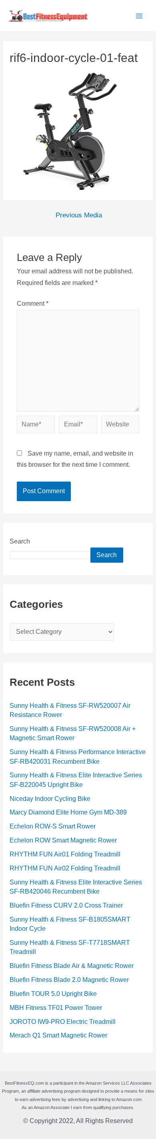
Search (20, 541)
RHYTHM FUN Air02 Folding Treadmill (65, 868)
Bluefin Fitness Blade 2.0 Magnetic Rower (69, 979)
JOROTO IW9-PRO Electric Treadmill (63, 1021)
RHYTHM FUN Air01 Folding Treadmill (65, 854)
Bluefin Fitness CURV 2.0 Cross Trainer (66, 905)
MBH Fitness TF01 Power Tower (56, 1007)
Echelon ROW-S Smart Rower (53, 826)
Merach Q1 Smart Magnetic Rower (58, 1035)
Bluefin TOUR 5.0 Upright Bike (53, 993)
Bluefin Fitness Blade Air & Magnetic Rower (72, 965)
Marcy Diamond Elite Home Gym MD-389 (68, 812)
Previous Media (79, 215)
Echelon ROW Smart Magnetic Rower (63, 840)
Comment (32, 303)
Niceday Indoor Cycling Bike (50, 798)
